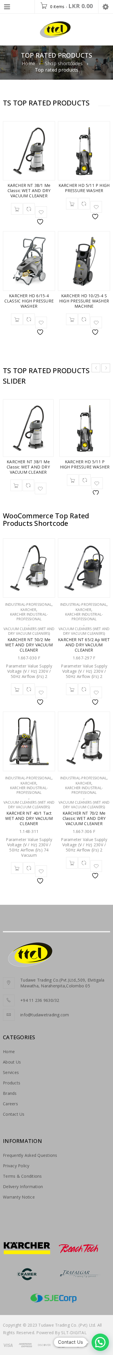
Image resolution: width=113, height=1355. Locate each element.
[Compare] (29, 209)
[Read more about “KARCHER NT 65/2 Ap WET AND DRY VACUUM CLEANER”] (72, 689)
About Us (12, 1062)
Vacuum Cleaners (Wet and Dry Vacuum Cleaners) (29, 631)
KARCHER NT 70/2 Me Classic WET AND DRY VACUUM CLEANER (84, 818)
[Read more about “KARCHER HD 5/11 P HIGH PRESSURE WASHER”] (72, 203)
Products (11, 1083)
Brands (10, 1093)
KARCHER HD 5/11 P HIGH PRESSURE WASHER (84, 188)
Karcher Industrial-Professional (29, 616)
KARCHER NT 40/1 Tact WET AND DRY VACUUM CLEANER (29, 818)
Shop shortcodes (64, 63)
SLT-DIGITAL (74, 1332)
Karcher (28, 610)
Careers (10, 1103)
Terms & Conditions (22, 1176)
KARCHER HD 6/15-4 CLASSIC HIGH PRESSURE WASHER (29, 301)
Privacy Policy (16, 1165)
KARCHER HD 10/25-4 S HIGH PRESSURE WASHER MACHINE (84, 301)
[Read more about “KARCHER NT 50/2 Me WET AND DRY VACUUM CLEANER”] (17, 689)
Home (28, 63)
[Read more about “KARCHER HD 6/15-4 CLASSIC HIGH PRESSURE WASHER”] (17, 319)
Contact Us (14, 1114)
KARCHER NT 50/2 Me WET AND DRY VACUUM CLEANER (29, 645)
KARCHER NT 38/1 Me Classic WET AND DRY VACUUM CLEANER (29, 190)
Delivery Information (23, 1186)
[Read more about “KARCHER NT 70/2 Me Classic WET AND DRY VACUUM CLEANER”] (72, 863)
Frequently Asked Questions (30, 1155)
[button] (100, 1342)
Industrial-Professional (28, 604)
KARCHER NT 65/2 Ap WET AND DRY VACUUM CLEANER (84, 645)
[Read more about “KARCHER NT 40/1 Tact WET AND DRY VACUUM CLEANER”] (17, 868)
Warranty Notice (19, 1197)
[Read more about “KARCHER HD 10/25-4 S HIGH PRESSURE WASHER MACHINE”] (72, 319)
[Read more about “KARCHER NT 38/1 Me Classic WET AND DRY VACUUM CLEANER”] (17, 209)
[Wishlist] (41, 212)
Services (11, 1072)
